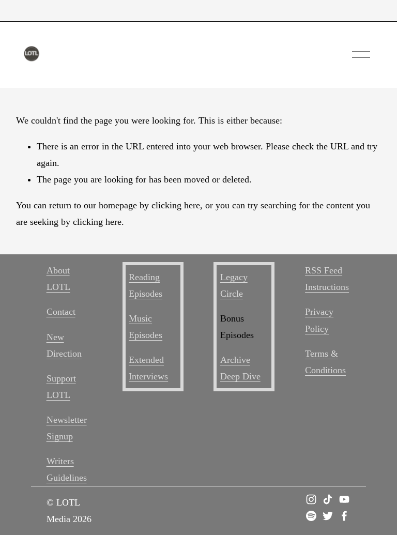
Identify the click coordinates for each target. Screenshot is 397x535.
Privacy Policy (319, 320)
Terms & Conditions (325, 361)
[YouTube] (344, 499)
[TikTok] (328, 499)
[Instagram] (311, 499)
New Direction (64, 345)
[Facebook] (344, 516)
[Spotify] (311, 516)
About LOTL (58, 278)
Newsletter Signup (67, 428)
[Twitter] (328, 516)
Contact (61, 312)
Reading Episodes (145, 285)
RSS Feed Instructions (327, 278)
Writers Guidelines (67, 469)
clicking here (175, 205)
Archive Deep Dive (240, 368)
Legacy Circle (234, 285)
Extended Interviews (148, 368)
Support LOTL (61, 386)
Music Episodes (145, 326)
